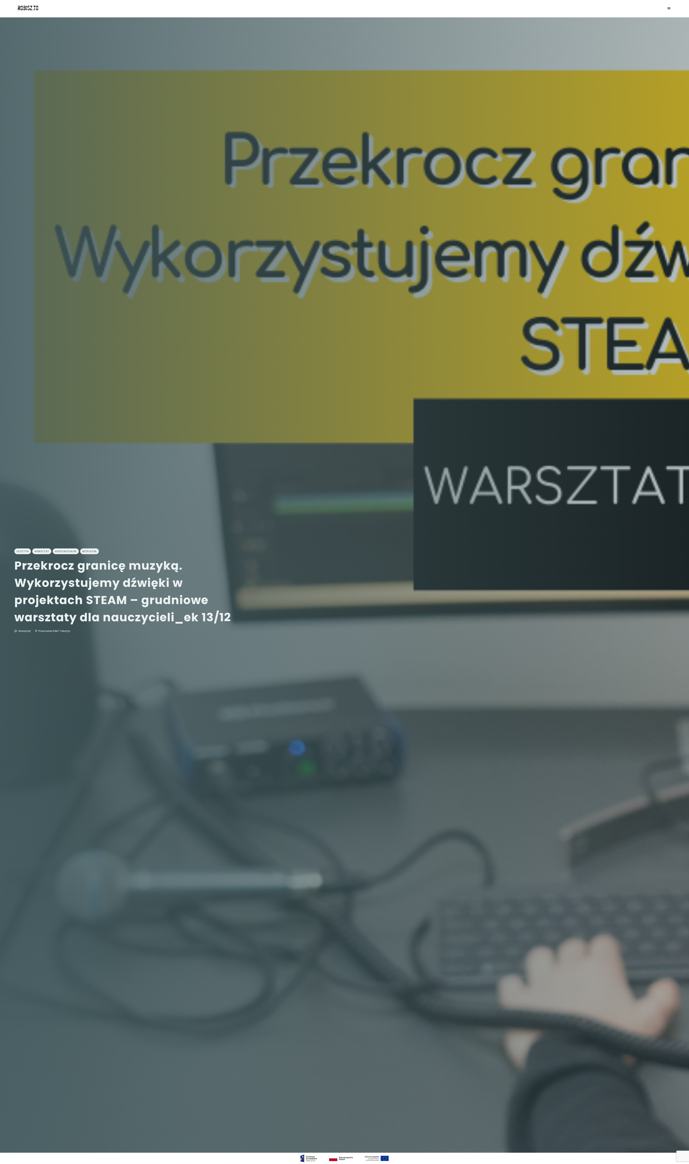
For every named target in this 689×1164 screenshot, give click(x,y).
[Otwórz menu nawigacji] (669, 8)
